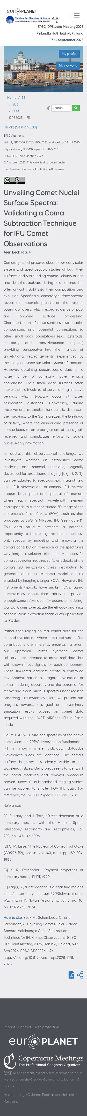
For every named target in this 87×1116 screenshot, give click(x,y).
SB (24, 98)
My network (68, 65)
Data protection (46, 1027)
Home (11, 98)
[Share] (79, 976)
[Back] (9, 127)
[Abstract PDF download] (70, 976)
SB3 (15, 104)
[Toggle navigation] (77, 15)
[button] (49, 108)
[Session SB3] (26, 127)
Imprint (9, 1027)
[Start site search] (76, 108)
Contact (24, 1027)
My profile (69, 54)
